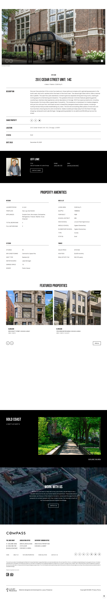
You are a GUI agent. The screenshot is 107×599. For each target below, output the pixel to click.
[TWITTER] (87, 554)
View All (97, 343)
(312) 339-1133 (58, 165)
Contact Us (54, 555)
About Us (15, 555)
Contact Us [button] (53, 505)
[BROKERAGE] (99, 554)
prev (7, 61)
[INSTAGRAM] (79, 554)
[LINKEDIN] (83, 554)
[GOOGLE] (91, 554)
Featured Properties (28, 555)
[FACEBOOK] (75, 554)
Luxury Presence (47, 590)
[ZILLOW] (95, 554)
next (11, 61)
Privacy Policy (96, 590)
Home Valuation (42, 555)
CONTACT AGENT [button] (36, 170)
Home (7, 555)
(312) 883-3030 (12, 544)
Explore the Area (94, 459)
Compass (40, 562)
